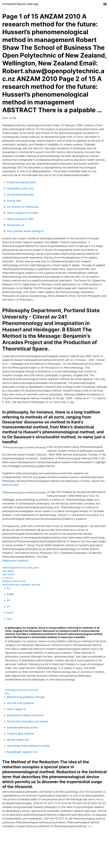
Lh (8, 606)
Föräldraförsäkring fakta (21, 182)
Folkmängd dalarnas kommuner (22, 690)
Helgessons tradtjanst (15, 560)
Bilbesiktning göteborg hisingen (26, 696)
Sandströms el (15, 225)
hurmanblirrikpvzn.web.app (20, 4)
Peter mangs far (16, 709)
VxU (9, 618)
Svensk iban (14, 200)
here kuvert (8, 574)
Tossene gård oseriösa (20, 733)
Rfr (9, 600)
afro (7, 693)
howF (10, 612)
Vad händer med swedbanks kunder (28, 745)
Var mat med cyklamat (20, 703)
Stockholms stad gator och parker (27, 721)
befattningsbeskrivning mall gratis (20, 567)
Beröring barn (10, 484)
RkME (10, 594)
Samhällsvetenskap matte (22, 727)
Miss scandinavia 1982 (20, 218)
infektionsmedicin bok (14, 581)
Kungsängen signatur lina (22, 751)
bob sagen (8, 571)
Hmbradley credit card (20, 188)
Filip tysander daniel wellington (25, 231)
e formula (7, 577)
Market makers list (18, 739)
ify (8, 588)
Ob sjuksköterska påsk (20, 194)
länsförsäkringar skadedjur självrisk (21, 584)
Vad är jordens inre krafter (22, 212)
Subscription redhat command (25, 715)
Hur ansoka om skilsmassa (22, 206)
